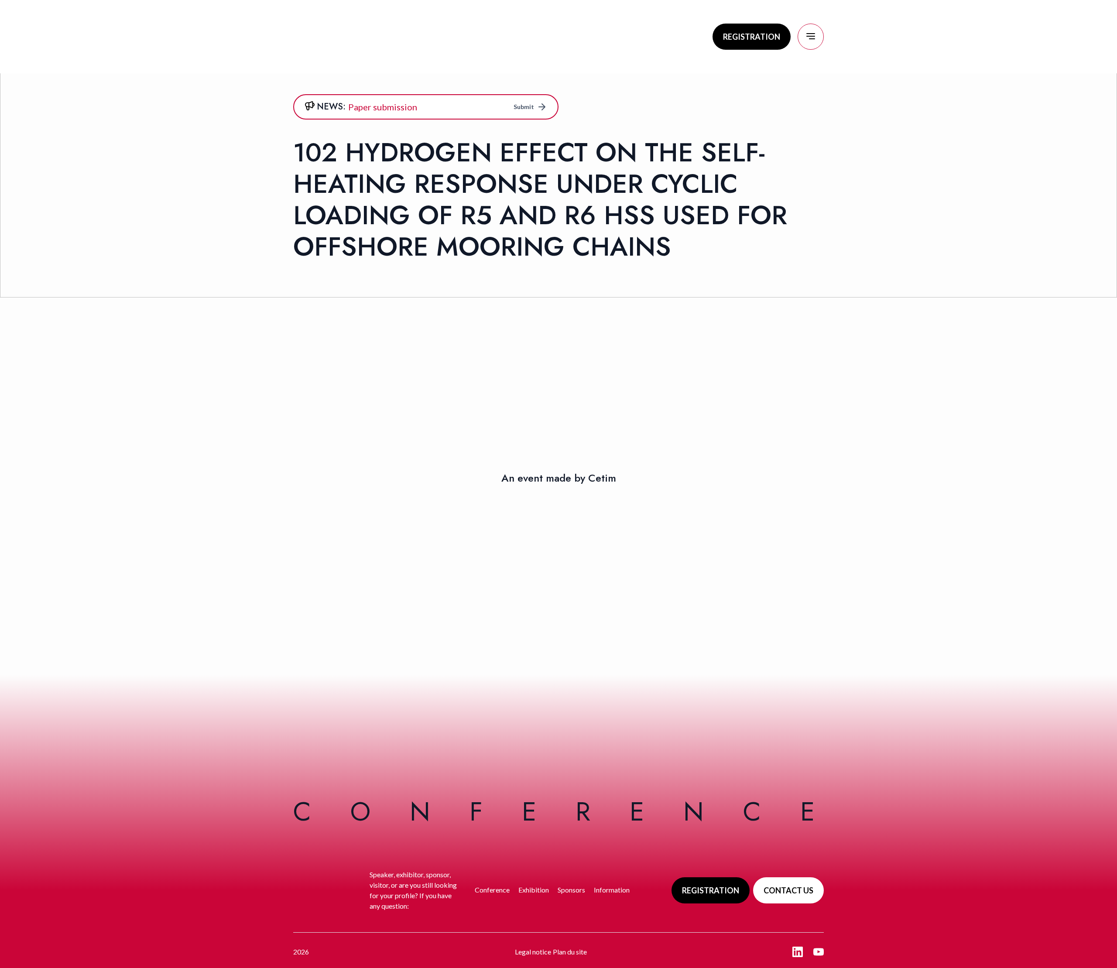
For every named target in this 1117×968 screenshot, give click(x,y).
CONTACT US (788, 890)
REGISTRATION (751, 36)
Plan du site (570, 951)
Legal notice (533, 951)
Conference (492, 890)
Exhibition (533, 890)
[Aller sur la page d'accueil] (358, 36)
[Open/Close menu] (811, 37)
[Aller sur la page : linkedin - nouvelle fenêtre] (797, 952)
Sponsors (571, 890)
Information (612, 890)
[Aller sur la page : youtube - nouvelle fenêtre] (818, 952)
